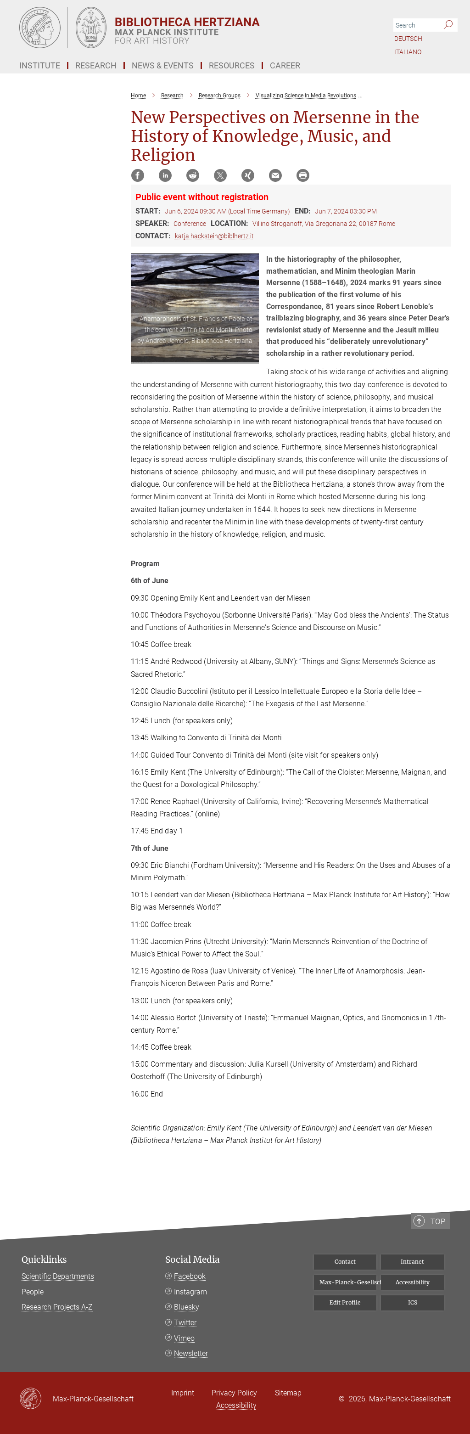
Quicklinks (44, 1259)
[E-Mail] (275, 175)
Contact (345, 1261)
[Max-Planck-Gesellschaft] (36, 1399)
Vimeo (184, 1338)
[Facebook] (138, 175)
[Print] (303, 175)
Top (438, 1221)
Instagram (190, 1292)
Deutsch (408, 38)
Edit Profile (345, 1302)
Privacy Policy (234, 1393)
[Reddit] (193, 175)
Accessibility (413, 1282)
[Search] (448, 25)
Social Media (192, 1259)
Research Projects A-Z (57, 1307)
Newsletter (191, 1353)
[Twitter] (220, 175)
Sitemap (288, 1393)
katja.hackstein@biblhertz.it (214, 236)
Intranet (412, 1261)
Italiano (407, 52)
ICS (412, 1302)
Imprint (182, 1393)
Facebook (190, 1276)
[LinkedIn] (165, 175)
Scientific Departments (58, 1276)
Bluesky (186, 1307)
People (33, 1292)
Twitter (185, 1322)
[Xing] (248, 175)
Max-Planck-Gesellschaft (348, 1282)
